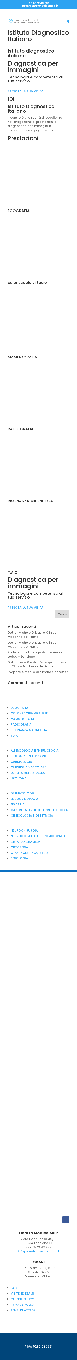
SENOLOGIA (19, 858)
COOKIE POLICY (22, 1299)
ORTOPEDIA (19, 847)
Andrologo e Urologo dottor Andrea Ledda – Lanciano (36, 654)
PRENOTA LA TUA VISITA (25, 91)
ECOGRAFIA (19, 708)
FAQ (14, 1288)
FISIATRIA (18, 804)
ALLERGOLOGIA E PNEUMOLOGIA (35, 750)
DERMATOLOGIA (23, 793)
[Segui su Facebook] (65, 1219)
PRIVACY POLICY (23, 1304)
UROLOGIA (19, 778)
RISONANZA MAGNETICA (29, 730)
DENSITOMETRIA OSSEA (28, 773)
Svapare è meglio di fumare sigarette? (38, 672)
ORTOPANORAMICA (25, 841)
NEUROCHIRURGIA (24, 830)
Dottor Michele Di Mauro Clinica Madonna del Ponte (32, 634)
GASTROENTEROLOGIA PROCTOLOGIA (39, 810)
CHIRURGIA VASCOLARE (28, 767)
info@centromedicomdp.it (38, 1251)
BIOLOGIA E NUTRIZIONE (28, 756)
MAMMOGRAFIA (22, 719)
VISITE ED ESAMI (22, 1293)
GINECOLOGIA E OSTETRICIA (32, 815)
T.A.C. (15, 735)
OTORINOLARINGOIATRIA (30, 853)
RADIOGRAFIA (21, 724)
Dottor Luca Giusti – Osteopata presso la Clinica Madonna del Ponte (38, 664)
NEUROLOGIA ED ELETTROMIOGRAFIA (38, 836)
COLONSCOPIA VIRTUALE (29, 713)
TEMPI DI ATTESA (23, 1310)
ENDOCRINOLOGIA (24, 799)
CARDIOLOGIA (21, 762)
